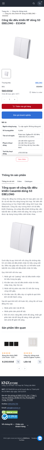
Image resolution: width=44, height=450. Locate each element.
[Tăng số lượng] (14, 99)
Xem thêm (22, 159)
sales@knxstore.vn (13, 408)
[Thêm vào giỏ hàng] (18, 362)
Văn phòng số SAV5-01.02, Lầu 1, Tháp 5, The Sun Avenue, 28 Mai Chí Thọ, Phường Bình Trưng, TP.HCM (19, 398)
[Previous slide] (19, 368)
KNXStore (26, 438)
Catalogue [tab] (28, 181)
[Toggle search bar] (33, 3)
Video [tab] (19, 181)
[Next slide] (25, 368)
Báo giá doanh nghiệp (22, 115)
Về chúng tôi (7, 424)
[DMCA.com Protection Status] (10, 412)
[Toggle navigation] (3, 3)
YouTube (21, 440)
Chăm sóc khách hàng (20, 425)
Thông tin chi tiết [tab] (8, 181)
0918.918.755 (13, 404)
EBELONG (38, 83)
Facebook (35, 438)
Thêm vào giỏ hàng (23, 106)
